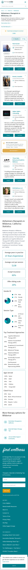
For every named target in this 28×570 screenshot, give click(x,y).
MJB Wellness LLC (18, 188)
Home (2, 10)
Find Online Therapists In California (15, 422)
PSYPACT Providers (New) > (10, 551)
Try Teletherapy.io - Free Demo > (12, 548)
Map (24, 39)
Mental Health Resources (10, 506)
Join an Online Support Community (14, 437)
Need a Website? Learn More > (11, 545)
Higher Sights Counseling (16, 112)
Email (8, 69)
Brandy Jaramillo (17, 77)
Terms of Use (6, 516)
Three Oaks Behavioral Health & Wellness (18, 160)
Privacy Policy (6, 519)
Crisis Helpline (6, 503)
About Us (5, 510)
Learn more (5, 562)
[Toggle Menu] (25, 2)
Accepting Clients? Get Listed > (11, 535)
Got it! (14, 566)
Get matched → (14, 150)
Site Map (5, 523)
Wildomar (10, 10)
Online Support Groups (9, 526)
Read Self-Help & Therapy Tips (15, 430)
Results (17, 39)
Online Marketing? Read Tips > (11, 541)
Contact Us (6, 513)
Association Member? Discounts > (12, 538)
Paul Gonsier (16, 44)
